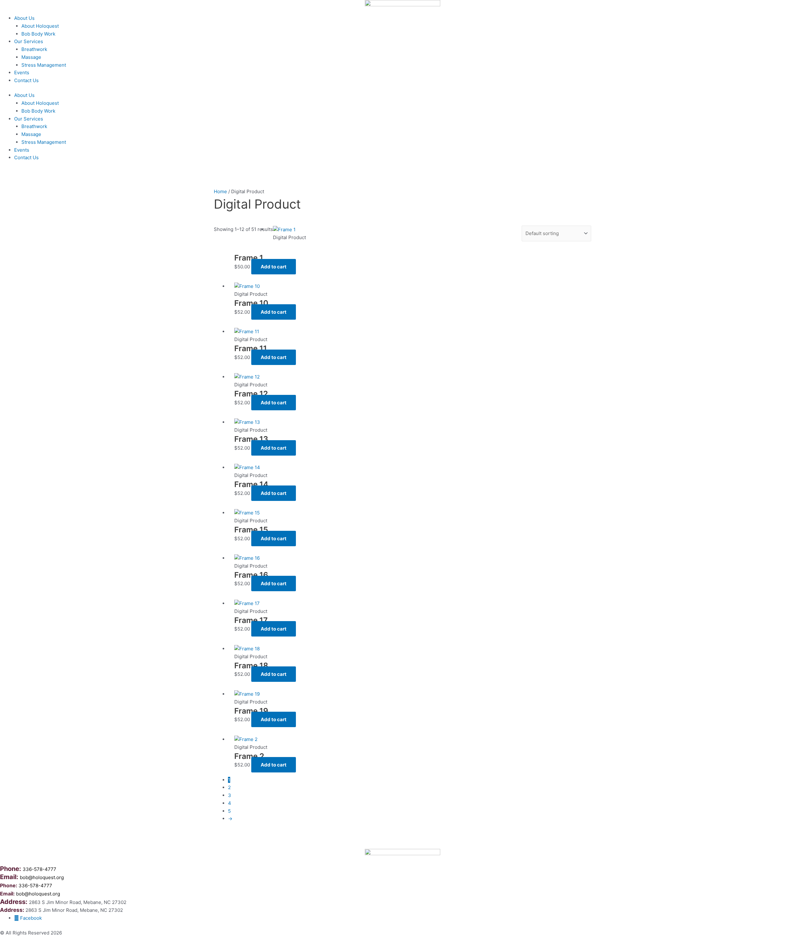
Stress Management (43, 65)
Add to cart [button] (273, 267)
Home (220, 191)
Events (21, 73)
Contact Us (26, 80)
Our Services (28, 41)
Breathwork (34, 49)
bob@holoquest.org (42, 877)
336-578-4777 (39, 869)
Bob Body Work (38, 34)
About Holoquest (40, 26)
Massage (31, 57)
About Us (24, 18)
